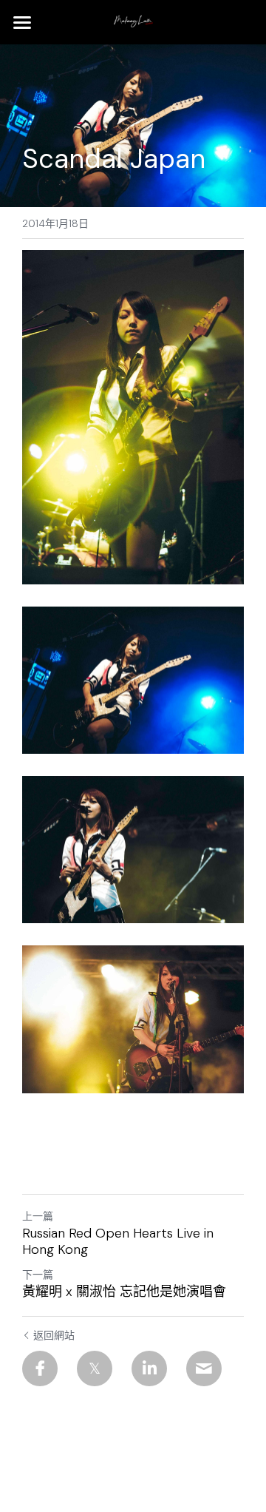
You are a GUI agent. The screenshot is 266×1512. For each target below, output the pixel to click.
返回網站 (54, 1335)
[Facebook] (40, 1368)
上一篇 (37, 1216)
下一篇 (37, 1274)
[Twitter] (94, 1368)
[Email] (204, 1368)
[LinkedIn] (149, 1368)
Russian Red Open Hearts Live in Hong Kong (118, 1241)
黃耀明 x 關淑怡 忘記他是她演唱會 (124, 1291)
